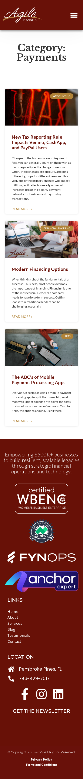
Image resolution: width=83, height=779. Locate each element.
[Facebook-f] (25, 694)
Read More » (22, 209)
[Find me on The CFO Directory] (41, 542)
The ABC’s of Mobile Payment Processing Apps (39, 379)
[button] (74, 15)
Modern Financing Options (40, 269)
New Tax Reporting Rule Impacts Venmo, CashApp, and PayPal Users (39, 142)
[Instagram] (41, 694)
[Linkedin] (58, 694)
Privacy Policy (41, 759)
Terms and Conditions (41, 764)
